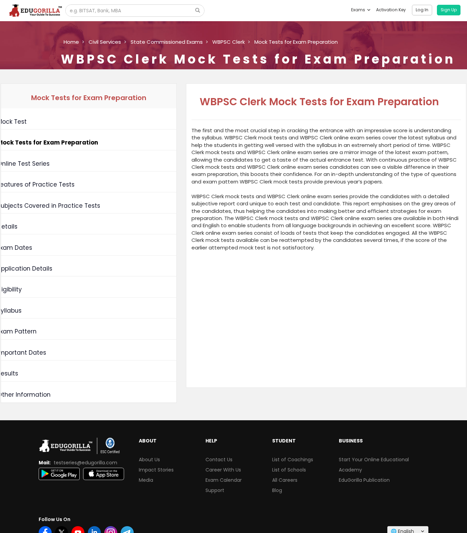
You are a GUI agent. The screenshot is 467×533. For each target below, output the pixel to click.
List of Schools (289, 469)
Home (71, 41)
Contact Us (218, 459)
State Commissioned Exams (167, 41)
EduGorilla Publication (364, 480)
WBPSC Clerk (228, 41)
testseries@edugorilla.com (85, 462)
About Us (149, 459)
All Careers (284, 480)
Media (146, 480)
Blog (277, 490)
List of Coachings (292, 459)
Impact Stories (156, 469)
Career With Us (223, 469)
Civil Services (105, 41)
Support (214, 490)
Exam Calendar (223, 480)
